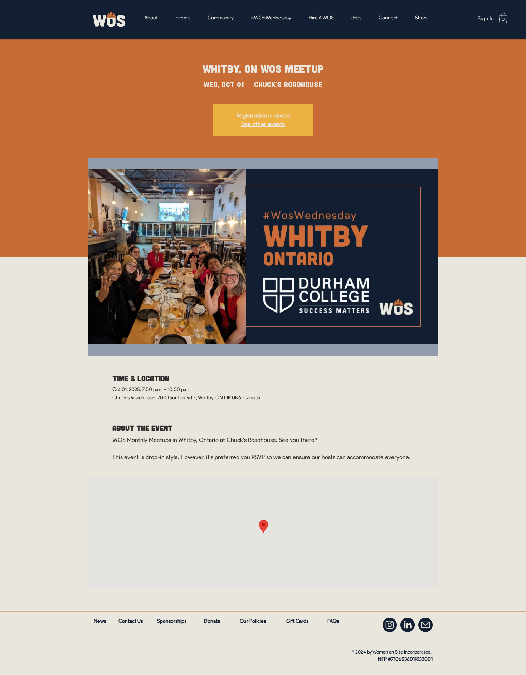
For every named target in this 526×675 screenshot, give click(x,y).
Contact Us (130, 621)
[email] (425, 625)
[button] (503, 18)
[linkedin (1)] (407, 625)
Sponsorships (171, 621)
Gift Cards (297, 621)
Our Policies (253, 621)
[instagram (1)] (390, 625)
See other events (263, 124)
